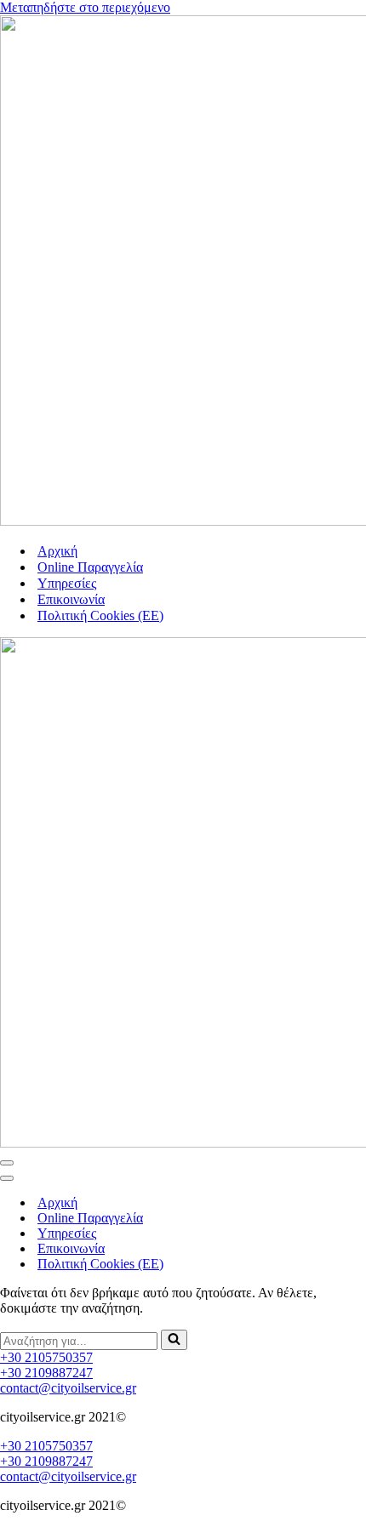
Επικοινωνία (71, 599)
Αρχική (57, 551)
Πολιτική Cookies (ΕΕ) (100, 615)
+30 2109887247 (46, 1372)
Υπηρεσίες (66, 583)
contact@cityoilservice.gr (68, 1388)
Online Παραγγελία (90, 567)
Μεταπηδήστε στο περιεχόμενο (85, 7)
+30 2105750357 (46, 1357)
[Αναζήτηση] (174, 1340)
